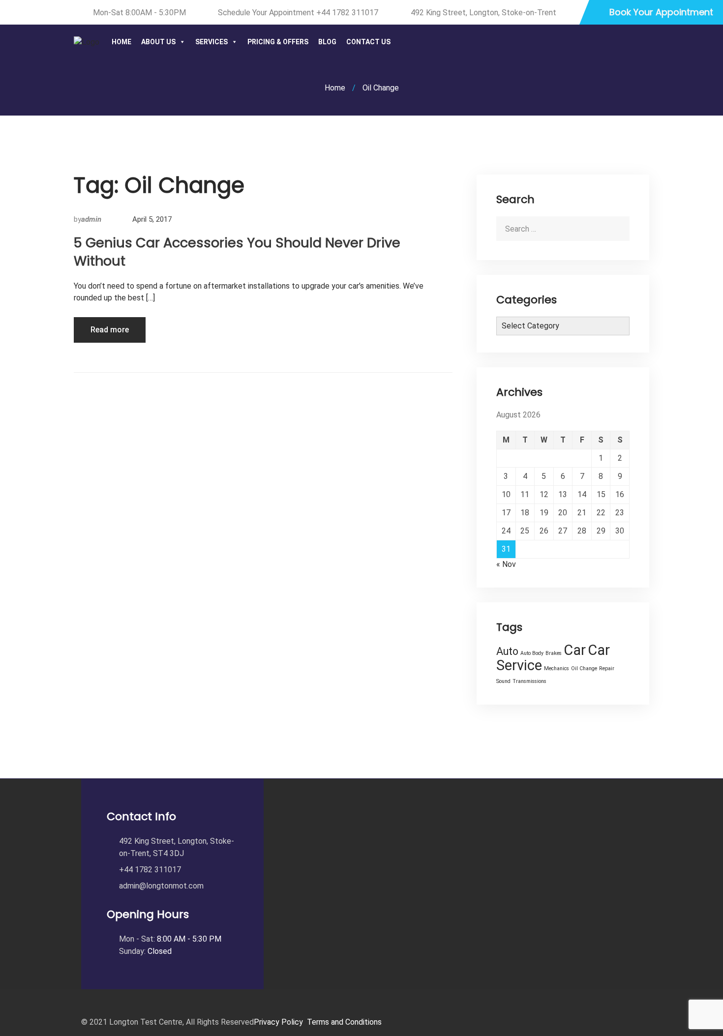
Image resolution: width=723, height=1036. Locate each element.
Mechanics (556, 668)
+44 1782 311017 (347, 12)
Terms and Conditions (344, 1022)
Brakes (553, 653)
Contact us (368, 42)
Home (121, 42)
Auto (507, 651)
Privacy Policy (278, 1022)
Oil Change (584, 668)
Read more (109, 329)
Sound (503, 681)
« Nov (506, 564)
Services (211, 42)
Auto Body (531, 653)
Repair (606, 668)
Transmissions (529, 681)
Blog (327, 42)
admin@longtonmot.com (161, 885)
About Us (158, 42)
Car (575, 650)
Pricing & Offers (277, 42)
